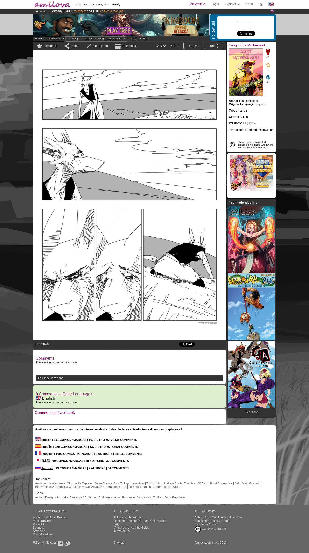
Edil (124, 487)
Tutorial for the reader (128, 517)
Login (215, 4)
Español (46, 446)
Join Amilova (197, 4)
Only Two (84, 487)
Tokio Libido (154, 483)
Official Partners (43, 534)
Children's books (109, 497)
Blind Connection (221, 483)
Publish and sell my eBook (212, 521)
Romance (128, 497)
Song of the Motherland (112, 38)
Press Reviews (42, 521)
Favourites (50, 46)
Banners (38, 527)
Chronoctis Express (79, 483)
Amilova (40, 483)
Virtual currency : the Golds (131, 527)
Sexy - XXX (144, 497)
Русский (47, 468)
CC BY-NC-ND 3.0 (213, 529)
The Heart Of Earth (196, 483)
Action (88, 38)
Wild (175, 487)
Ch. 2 (134, 38)
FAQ (116, 524)
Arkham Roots (173, 483)
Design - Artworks (56, 497)
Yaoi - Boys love (174, 497)
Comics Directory (57, 38)
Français (47, 453)
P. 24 (146, 38)
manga (75, 38)
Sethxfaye (240, 483)
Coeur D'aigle (162, 487)
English (48, 398)
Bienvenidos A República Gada (55, 487)
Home (38, 38)
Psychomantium (134, 483)
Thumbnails (129, 46)
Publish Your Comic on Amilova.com (218, 517)
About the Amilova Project (49, 517)
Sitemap (119, 542)
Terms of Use (122, 531)
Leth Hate (134, 487)
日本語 (45, 460)
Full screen (100, 46)
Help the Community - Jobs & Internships (140, 521)
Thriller (158, 497)
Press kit (38, 524)
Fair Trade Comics (207, 524)
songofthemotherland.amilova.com (251, 130)
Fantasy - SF (78, 497)
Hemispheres (56, 483)
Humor (92, 497)
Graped (254, 483)
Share (75, 46)
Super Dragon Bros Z (108, 483)
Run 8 (147, 487)
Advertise (39, 531)
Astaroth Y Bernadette (105, 487)
